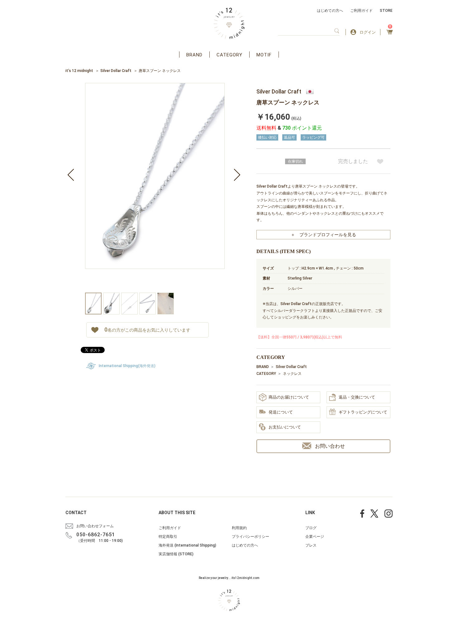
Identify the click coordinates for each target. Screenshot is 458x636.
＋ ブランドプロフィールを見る (323, 234)
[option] (155, 188)
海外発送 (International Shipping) (187, 545)
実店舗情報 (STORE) (176, 554)
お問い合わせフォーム (95, 526)
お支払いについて (285, 427)
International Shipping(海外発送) (127, 366)
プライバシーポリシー (250, 536)
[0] (389, 34)
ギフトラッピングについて (363, 412)
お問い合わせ (330, 446)
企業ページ (314, 536)
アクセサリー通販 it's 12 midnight (229, 23)
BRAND (194, 55)
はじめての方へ (330, 10)
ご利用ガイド (361, 10)
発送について (281, 412)
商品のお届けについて (289, 397)
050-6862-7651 (95, 535)
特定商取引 (168, 536)
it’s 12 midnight (79, 71)
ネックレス (292, 373)
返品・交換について (357, 397)
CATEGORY (229, 55)
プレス (311, 545)
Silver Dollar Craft (115, 71)
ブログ (311, 528)
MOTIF (264, 55)
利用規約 (239, 528)
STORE (386, 10)
